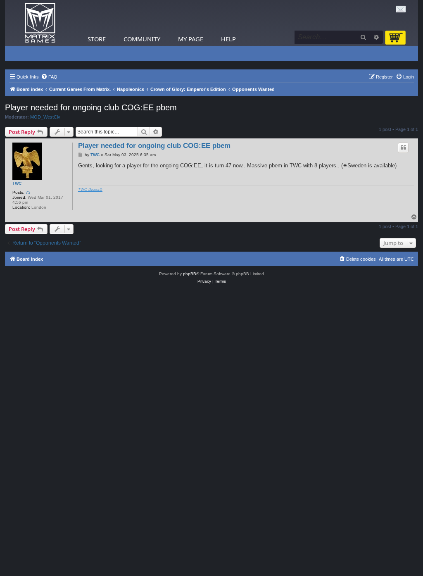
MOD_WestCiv (45, 116)
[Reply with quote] (403, 147)
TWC (16, 183)
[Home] (40, 23)
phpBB (189, 273)
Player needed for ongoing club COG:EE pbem (91, 107)
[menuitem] (49, 77)
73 (28, 192)
